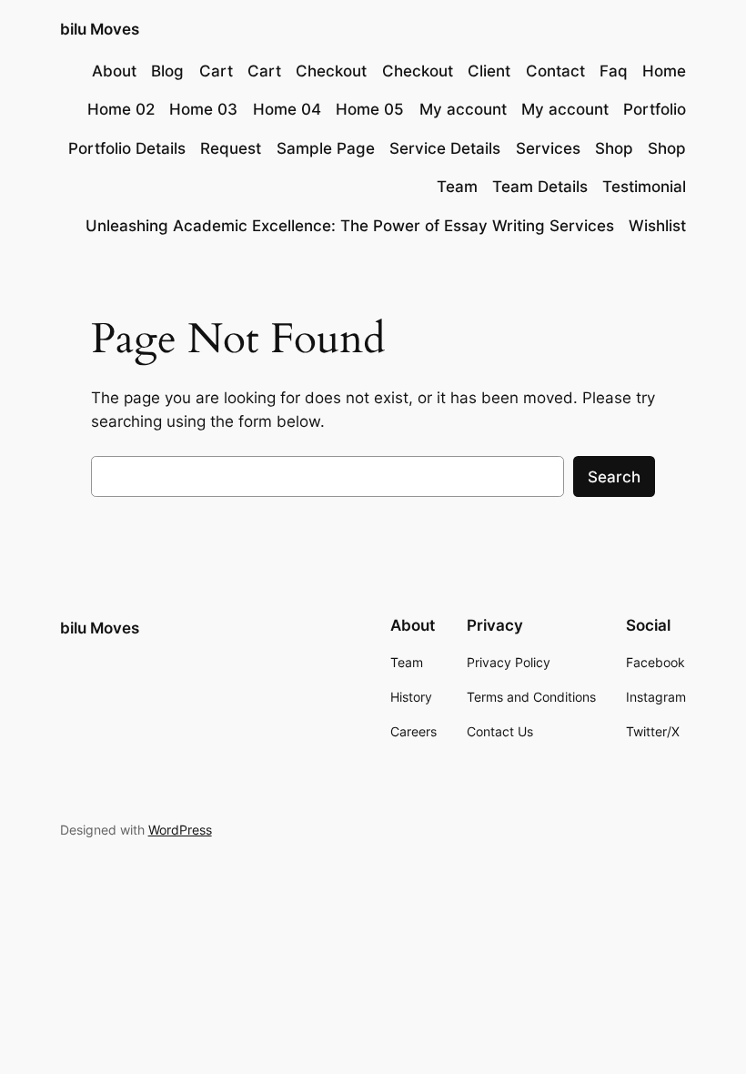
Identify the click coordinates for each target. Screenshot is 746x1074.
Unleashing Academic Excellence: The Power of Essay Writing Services (350, 226)
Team (457, 186)
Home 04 (287, 109)
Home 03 (203, 109)
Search (614, 477)
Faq (614, 71)
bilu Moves (99, 29)
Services (548, 148)
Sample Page (326, 148)
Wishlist (657, 226)
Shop (614, 148)
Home (664, 71)
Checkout (331, 71)
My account (463, 109)
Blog (167, 71)
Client (489, 71)
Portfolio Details (127, 148)
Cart (216, 71)
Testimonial (644, 186)
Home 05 (370, 109)
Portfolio (654, 109)
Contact (555, 71)
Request (230, 148)
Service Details (444, 148)
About (114, 71)
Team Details (540, 186)
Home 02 (121, 109)
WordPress (180, 829)
